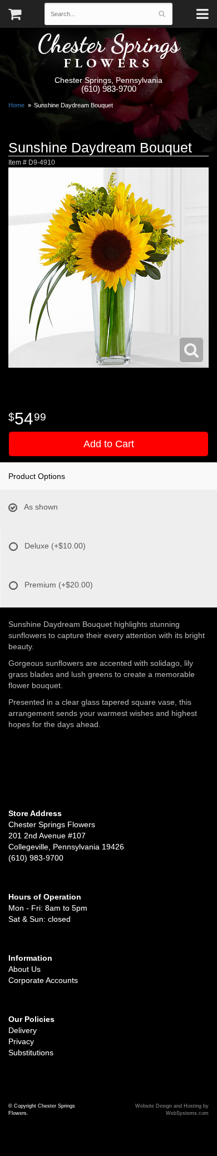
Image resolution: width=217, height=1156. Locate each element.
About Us (24, 969)
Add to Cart (108, 443)
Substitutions (30, 1052)
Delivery (22, 1030)
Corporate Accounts (43, 980)
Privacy (21, 1041)
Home (16, 105)
